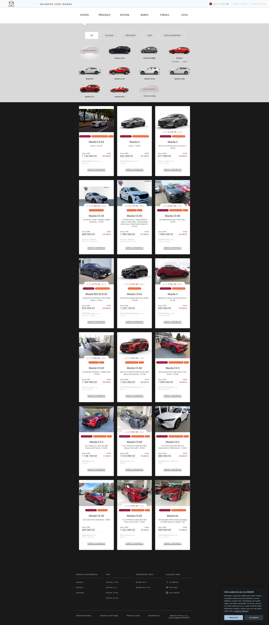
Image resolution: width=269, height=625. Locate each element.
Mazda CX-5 (172, 368)
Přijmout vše (233, 617)
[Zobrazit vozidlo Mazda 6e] (172, 493)
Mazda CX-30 (96, 215)
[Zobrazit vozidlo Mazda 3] (134, 119)
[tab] (85, 15)
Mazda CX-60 (96, 142)
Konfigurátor (259, 4)
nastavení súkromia (241, 611)
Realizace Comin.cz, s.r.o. (179, 615)
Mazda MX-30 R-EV (96, 294)
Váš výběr (220, 4)
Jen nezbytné (253, 617)
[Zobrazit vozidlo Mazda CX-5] (172, 345)
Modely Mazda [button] (240, 4)
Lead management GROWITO (179, 618)
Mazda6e (80, 593)
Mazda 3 (134, 142)
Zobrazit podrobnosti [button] (96, 169)
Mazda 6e (172, 515)
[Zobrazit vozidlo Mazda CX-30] (96, 493)
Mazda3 (79, 587)
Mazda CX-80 (172, 215)
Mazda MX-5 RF (143, 587)
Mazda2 (79, 582)
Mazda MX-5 (141, 582)
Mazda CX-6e (134, 294)
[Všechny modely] (89, 49)
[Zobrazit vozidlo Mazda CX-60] (96, 119)
